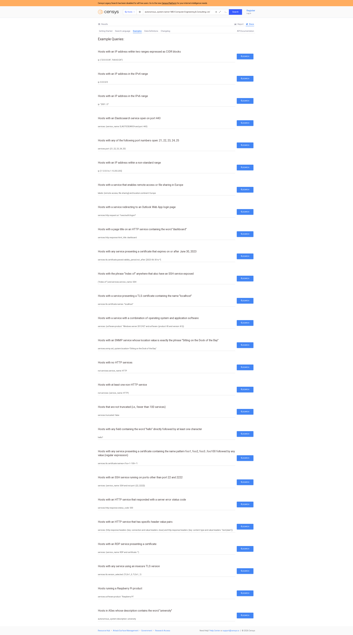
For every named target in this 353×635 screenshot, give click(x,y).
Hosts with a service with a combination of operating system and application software (148, 318)
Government (146, 630)
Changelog (165, 31)
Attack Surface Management (125, 630)
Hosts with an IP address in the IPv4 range (123, 73)
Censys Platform (169, 3)
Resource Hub (104, 630)
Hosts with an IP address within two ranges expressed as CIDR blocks (139, 51)
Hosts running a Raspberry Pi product (120, 588)
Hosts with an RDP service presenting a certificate (127, 544)
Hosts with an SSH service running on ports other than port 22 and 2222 (140, 477)
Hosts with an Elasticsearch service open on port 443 (129, 118)
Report (240, 24)
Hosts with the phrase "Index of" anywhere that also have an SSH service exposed (146, 273)
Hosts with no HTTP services (115, 362)
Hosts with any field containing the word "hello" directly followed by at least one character (150, 429)
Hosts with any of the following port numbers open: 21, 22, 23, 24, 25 (138, 140)
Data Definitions (151, 31)
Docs (251, 24)
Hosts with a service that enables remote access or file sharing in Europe (140, 184)
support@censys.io (231, 630)
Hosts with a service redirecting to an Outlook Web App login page (137, 207)
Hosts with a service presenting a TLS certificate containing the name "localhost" (145, 296)
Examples (137, 31)
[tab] (103, 24)
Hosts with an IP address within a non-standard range (129, 162)
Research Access (162, 630)
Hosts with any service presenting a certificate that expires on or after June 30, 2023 (147, 251)
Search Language (122, 31)
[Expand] (220, 12)
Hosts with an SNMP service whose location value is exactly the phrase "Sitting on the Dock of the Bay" (158, 340)
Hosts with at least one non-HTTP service (122, 384)
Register (251, 10)
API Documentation (245, 31)
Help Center (215, 630)
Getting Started (105, 31)
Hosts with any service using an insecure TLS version (129, 566)
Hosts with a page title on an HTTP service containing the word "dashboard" (142, 229)
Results (104, 24)
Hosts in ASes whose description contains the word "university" (135, 610)
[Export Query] (226, 12)
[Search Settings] (140, 12)
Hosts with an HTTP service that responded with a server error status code (142, 499)
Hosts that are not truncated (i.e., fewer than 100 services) (132, 407)
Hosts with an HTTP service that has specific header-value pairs (135, 521)
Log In (249, 13)
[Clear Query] (216, 12)
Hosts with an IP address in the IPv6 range (123, 96)
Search (246, 56)
